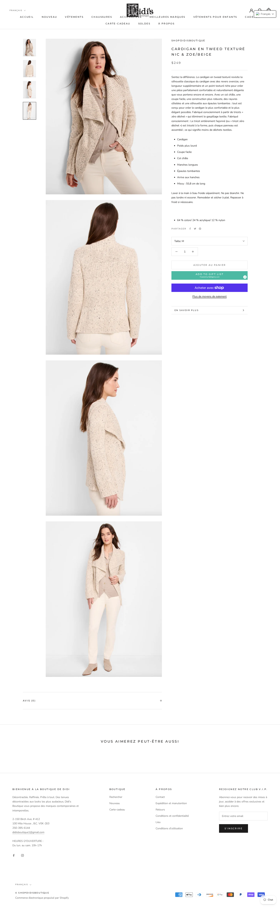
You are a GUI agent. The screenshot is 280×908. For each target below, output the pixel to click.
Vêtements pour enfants (215, 16)
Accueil (27, 16)
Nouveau (49, 16)
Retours (160, 809)
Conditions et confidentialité (172, 816)
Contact (160, 797)
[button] (209, 275)
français (16, 10)
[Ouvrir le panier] (268, 10)
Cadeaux (252, 16)
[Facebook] (190, 229)
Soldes (144, 23)
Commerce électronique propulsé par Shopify (42, 898)
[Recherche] (260, 10)
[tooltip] (245, 277)
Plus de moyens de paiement (209, 296)
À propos (166, 23)
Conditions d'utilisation (169, 828)
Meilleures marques (167, 16)
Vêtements (74, 16)
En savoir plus (186, 310)
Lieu (158, 822)
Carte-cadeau (118, 23)
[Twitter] (195, 229)
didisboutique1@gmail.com (28, 832)
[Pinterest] (200, 229)
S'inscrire (233, 828)
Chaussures (101, 16)
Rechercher (115, 797)
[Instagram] (22, 855)
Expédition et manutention (171, 803)
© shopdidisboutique (32, 892)
